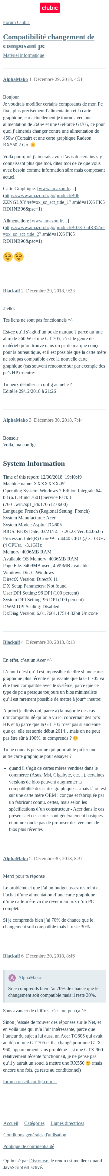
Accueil (10, 1123)
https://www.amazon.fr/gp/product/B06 (42, 195)
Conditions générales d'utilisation (34, 1134)
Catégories (34, 1123)
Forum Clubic (16, 22)
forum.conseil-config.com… (30, 1081)
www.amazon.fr (54, 188)
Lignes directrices (67, 1123)
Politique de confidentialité (28, 1146)
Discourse (38, 1160)
